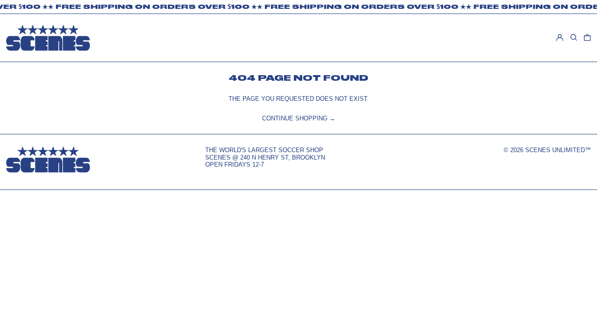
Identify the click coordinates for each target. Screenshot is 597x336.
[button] (587, 37)
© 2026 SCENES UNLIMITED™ (547, 150)
